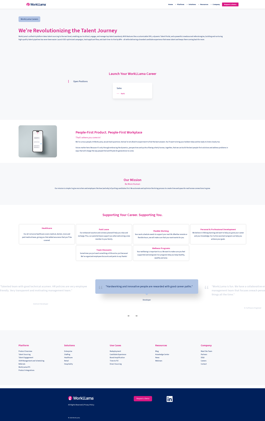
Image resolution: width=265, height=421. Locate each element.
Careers (203, 361)
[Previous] (128, 315)
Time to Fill (114, 361)
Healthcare (68, 357)
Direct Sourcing (116, 364)
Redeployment (115, 351)
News (157, 357)
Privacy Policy (89, 405)
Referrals (22, 364)
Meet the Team (206, 351)
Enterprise (68, 351)
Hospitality (68, 364)
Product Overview (25, 351)
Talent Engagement (26, 357)
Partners (204, 354)
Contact (204, 364)
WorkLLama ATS (24, 367)
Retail (66, 361)
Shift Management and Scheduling (31, 361)
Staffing (67, 354)
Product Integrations (26, 370)
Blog (157, 351)
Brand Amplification (117, 357)
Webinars (158, 361)
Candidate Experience (118, 354)
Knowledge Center (162, 354)
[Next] (136, 315)
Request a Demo (142, 398)
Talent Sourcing (25, 354)
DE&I (203, 357)
